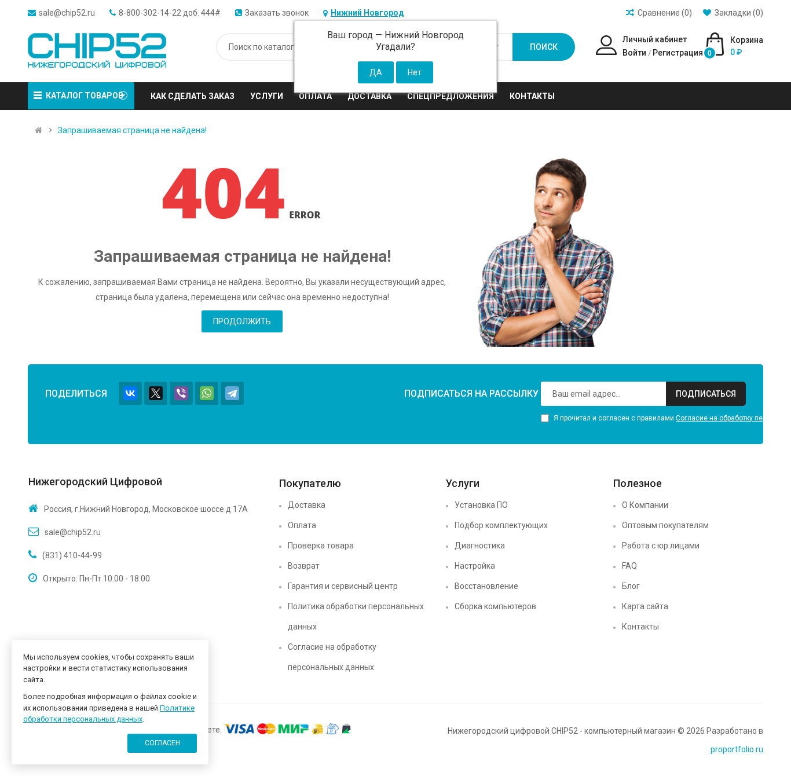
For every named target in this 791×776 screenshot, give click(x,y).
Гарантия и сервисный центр (343, 586)
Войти (634, 52)
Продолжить (242, 321)
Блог (631, 586)
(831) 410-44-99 (72, 555)
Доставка (306, 505)
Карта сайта (645, 606)
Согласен (162, 743)
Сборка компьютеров (495, 606)
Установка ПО (481, 505)
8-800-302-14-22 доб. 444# (170, 12)
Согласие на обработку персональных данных (332, 657)
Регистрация (678, 52)
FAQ (629, 565)
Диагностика (480, 545)
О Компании (645, 505)
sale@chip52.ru (67, 12)
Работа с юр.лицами (661, 545)
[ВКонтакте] (130, 393)
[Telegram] (232, 393)
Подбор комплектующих (501, 525)
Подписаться (706, 393)
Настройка (475, 565)
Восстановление (486, 586)
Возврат (304, 565)
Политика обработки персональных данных (356, 616)
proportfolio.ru (737, 749)
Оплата (302, 525)
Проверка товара (321, 545)
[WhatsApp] (206, 393)
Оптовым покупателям (665, 525)
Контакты (640, 626)
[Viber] (181, 393)
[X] (155, 393)
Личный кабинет (654, 39)
